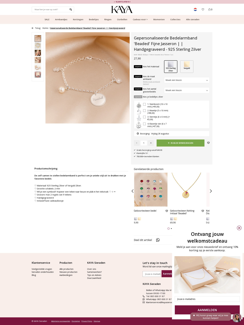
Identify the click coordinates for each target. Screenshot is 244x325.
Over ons (91, 268)
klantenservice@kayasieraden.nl (161, 302)
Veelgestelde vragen (42, 268)
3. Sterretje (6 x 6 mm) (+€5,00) (158, 118)
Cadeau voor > (140, 19)
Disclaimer (76, 321)
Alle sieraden (192, 19)
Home (45, 28)
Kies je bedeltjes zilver (149, 96)
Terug (37, 28)
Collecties (175, 19)
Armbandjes (61, 19)
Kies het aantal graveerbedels (145, 90)
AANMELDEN (207, 310)
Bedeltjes (94, 19)
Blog (34, 275)
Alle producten (66, 268)
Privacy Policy (86, 321)
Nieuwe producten (68, 271)
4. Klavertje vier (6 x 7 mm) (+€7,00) (157, 125)
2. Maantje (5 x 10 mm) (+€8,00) (157, 111)
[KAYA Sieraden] (122, 9)
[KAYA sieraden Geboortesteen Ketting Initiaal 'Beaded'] (187, 190)
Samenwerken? (94, 271)
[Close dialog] (239, 228)
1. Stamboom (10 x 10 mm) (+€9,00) (157, 105)
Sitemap (97, 321)
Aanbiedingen (65, 275)
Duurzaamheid (94, 278)
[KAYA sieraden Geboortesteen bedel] (151, 190)
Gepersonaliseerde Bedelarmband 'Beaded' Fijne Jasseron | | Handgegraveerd (87, 28)
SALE (47, 19)
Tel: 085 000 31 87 (155, 296)
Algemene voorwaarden (60, 321)
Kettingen (78, 19)
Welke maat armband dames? (151, 83)
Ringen (107, 19)
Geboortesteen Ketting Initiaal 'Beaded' (182, 212)
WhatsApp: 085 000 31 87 (159, 299)
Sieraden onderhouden (43, 271)
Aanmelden (169, 273)
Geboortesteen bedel (145, 210)
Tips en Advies (94, 275)
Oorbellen (122, 19)
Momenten (159, 19)
